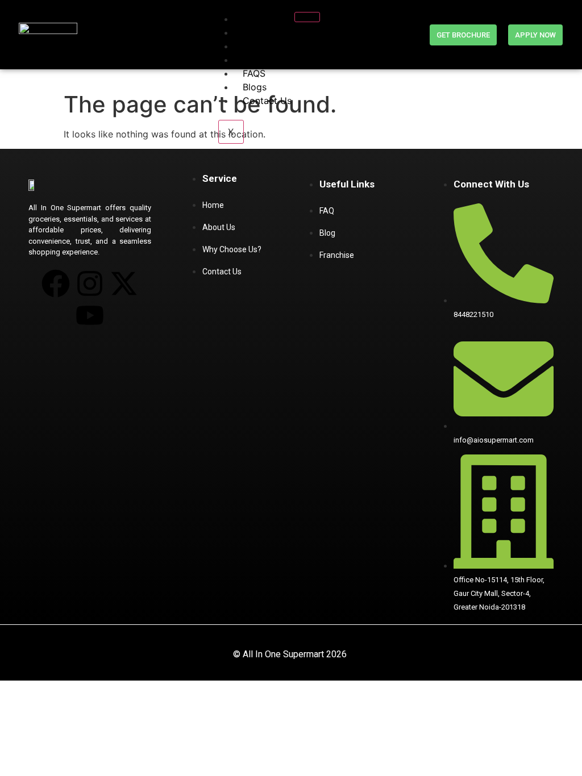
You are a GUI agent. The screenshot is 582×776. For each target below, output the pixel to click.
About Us (263, 32)
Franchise (263, 46)
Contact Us (267, 100)
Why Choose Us (277, 59)
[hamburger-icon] (307, 17)
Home (255, 18)
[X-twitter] (124, 283)
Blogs (255, 87)
